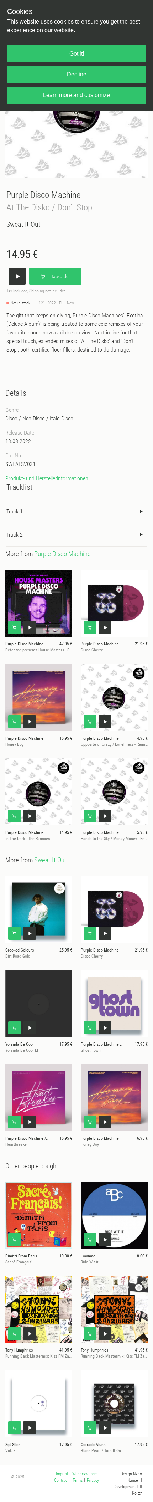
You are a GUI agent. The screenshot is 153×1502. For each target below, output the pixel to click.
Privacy (93, 1480)
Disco (11, 418)
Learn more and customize (76, 95)
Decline (76, 74)
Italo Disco (61, 418)
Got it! (76, 54)
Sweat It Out (23, 224)
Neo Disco (33, 418)
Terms (78, 1480)
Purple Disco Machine (43, 195)
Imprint (62, 1473)
